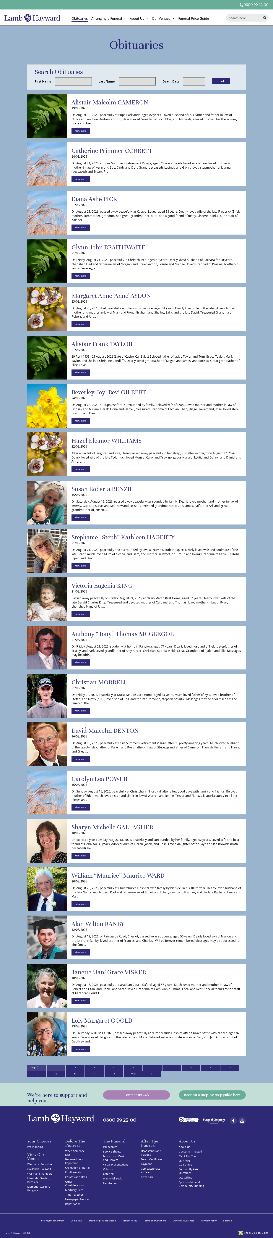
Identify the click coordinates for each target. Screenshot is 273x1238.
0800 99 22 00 (256, 4)
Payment (146, 1164)
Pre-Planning (35, 1147)
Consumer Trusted (190, 1151)
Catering (108, 1174)
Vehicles (108, 1169)
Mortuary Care (74, 1190)
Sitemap (227, 1220)
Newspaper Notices (77, 1199)
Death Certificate (151, 1159)
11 (36, 1073)
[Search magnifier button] (264, 17)
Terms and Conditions (155, 1220)
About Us (137, 18)
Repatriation (73, 1204)
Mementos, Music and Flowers (114, 1158)
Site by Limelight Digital (256, 1232)
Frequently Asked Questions (189, 1171)
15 (114, 1073)
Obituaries (80, 18)
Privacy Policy (130, 1220)
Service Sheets (112, 1151)
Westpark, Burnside (39, 1164)
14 (94, 1073)
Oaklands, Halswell (39, 1169)
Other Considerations (74, 1183)
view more (80, 130)
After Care (147, 1177)
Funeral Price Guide (193, 18)
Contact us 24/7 (136, 1095)
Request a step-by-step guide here (212, 1095)
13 (75, 1073)
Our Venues (161, 18)
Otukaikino (185, 1177)
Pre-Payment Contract (52, 1220)
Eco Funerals (73, 1172)
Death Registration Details (102, 1220)
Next (133, 1073)
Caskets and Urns (76, 1177)
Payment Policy (209, 1220)
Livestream (110, 1183)
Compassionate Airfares (150, 1170)
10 (229, 1067)
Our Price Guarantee (185, 1162)
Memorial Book (112, 1178)
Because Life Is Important (74, 1161)
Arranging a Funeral (106, 18)
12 (56, 1073)
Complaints (76, 1220)
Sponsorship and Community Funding (191, 1184)
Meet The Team (188, 1156)
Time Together (74, 1194)
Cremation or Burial (77, 1167)
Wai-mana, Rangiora (40, 1173)
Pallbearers (110, 1147)
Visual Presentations (115, 1164)
